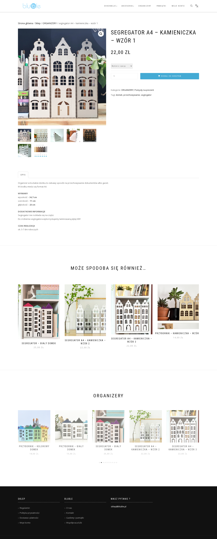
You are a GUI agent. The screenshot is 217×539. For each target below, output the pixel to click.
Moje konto (178, 6)
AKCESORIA (127, 6)
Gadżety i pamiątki (75, 517)
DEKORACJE (110, 6)
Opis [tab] (23, 175)
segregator (146, 94)
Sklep (38, 23)
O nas (69, 507)
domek (119, 94)
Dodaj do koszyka (171, 76)
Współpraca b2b (74, 522)
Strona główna (25, 23)
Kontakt (70, 512)
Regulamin (25, 507)
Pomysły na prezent (144, 90)
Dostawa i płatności (29, 517)
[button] (101, 34)
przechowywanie (131, 94)
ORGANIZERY (144, 6)
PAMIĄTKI (161, 6)
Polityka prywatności (29, 512)
